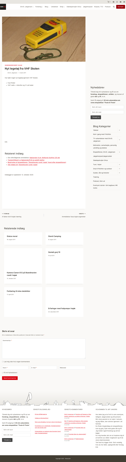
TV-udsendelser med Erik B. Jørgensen (103, 140)
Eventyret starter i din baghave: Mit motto (105, 186)
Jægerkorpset (87, 7)
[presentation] (23, 258)
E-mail (34, 368)
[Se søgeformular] (113, 6)
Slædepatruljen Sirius (74, 7)
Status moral (12, 236)
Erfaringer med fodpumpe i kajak (61, 308)
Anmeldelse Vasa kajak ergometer (73, 215)
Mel (65, 421)
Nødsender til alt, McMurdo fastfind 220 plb (45, 158)
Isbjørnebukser (80, 438)
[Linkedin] (124, 1)
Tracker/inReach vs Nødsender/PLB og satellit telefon (26, 160)
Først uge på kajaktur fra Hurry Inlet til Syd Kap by (48, 422)
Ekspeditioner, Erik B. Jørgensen (104, 152)
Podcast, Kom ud (99, 181)
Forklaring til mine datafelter (18, 291)
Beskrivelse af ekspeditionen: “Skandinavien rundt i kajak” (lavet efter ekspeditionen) (37, 162)
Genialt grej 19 (54, 252)
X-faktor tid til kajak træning (11, 215)
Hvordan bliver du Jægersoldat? (77, 434)
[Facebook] (113, 1)
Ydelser (95, 130)
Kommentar (7, 340)
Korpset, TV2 (98, 7)
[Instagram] (117, 1)
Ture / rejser (97, 164)
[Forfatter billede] (6, 73)
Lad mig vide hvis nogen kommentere (17, 361)
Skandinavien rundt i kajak (13, 65)
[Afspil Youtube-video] (44, 111)
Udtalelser (54, 7)
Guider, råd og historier (101, 173)
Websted (63, 368)
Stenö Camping (54, 236)
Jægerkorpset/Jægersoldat (102, 156)
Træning (96, 177)
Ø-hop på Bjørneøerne (41, 414)
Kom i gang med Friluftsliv (102, 134)
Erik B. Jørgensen (12, 72)
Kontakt (121, 7)
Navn (5, 368)
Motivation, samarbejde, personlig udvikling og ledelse (105, 146)
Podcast (108, 7)
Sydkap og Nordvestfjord (41, 418)
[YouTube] (120, 1)
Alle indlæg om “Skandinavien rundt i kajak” (23, 165)
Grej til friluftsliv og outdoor (102, 169)
